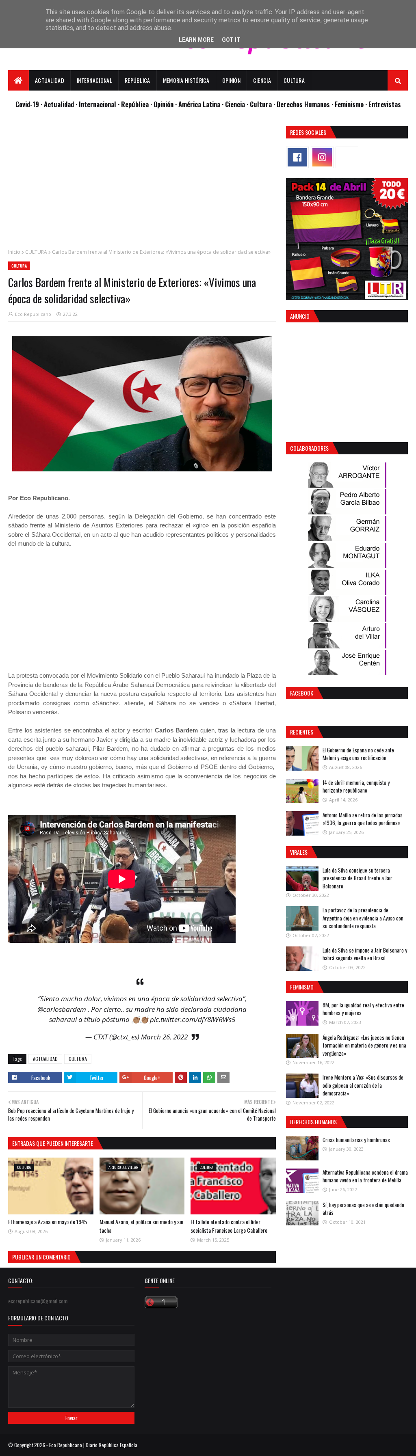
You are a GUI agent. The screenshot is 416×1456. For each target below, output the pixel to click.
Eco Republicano (33, 314)
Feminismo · (351, 104)
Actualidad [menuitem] (49, 80)
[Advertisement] (142, 183)
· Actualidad (58, 104)
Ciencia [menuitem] (262, 80)
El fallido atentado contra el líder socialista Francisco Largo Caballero (229, 1225)
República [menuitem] (137, 80)
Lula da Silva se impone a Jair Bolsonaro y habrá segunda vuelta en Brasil (365, 954)
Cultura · (263, 104)
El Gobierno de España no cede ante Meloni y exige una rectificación (358, 754)
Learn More (196, 40)
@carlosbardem (61, 1009)
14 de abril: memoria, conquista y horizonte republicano (356, 786)
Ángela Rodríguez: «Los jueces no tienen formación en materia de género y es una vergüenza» (364, 1045)
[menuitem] (18, 80)
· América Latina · (200, 104)
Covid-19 (28, 104)
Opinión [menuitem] (231, 80)
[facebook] (297, 157)
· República (134, 104)
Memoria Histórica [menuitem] (186, 80)
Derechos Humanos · (306, 104)
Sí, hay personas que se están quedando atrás (363, 1209)
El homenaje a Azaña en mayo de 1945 (47, 1221)
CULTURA (36, 251)
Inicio (14, 251)
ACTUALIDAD (45, 1058)
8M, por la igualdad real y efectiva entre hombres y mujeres (363, 1009)
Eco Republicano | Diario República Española (93, 1444)
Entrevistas (384, 104)
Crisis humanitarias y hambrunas (356, 1140)
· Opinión (162, 104)
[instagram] (322, 157)
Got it (231, 40)
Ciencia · (237, 104)
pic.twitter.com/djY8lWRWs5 (192, 1019)
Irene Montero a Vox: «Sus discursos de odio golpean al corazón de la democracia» (363, 1085)
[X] (347, 157)
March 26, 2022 (164, 1036)
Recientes (301, 732)
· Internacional (97, 104)
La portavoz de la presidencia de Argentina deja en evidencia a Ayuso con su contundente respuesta (363, 918)
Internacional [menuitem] (94, 80)
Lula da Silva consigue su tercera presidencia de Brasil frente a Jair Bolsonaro (357, 878)
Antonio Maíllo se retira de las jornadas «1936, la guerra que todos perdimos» (363, 819)
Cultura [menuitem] (294, 80)
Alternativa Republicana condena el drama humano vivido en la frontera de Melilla (365, 1176)
